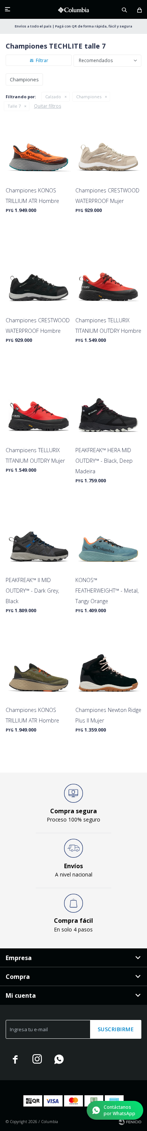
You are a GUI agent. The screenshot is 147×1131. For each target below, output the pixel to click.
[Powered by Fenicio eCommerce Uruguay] (130, 1121)
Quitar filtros (47, 106)
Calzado (53, 96)
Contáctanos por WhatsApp (119, 1110)
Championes (88, 96)
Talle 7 (14, 106)
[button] (124, 9)
